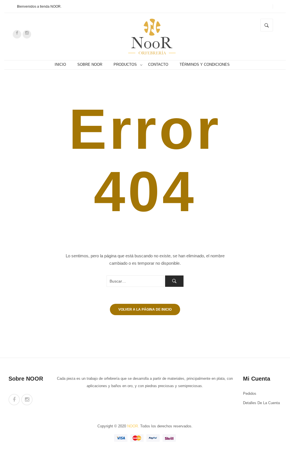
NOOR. (133, 426)
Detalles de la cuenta (261, 403)
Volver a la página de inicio (145, 309)
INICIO (60, 64)
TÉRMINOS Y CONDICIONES (205, 64)
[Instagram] (27, 34)
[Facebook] (17, 34)
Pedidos (249, 394)
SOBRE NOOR (89, 64)
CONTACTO (158, 64)
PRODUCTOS (125, 64)
